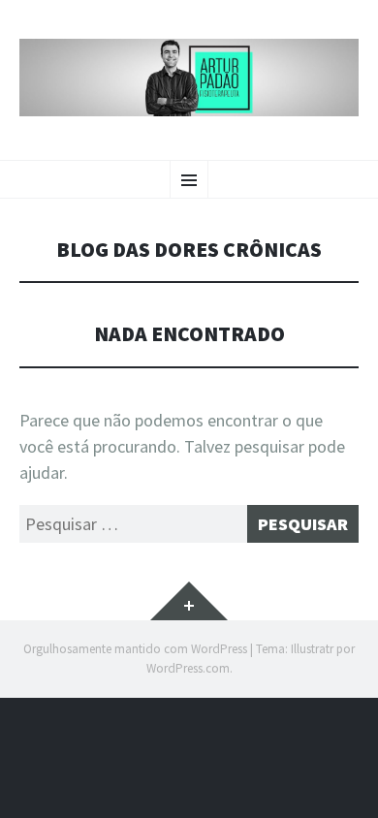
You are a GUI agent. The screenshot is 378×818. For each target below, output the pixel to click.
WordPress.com (188, 668)
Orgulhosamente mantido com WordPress (135, 649)
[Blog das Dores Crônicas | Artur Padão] (189, 77)
